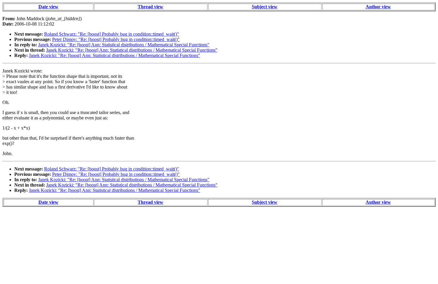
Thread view (150, 6)
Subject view (264, 6)
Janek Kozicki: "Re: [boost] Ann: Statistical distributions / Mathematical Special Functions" (123, 44)
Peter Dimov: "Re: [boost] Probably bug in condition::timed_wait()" (116, 39)
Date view (48, 6)
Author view (378, 6)
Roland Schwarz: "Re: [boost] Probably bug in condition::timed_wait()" (111, 34)
